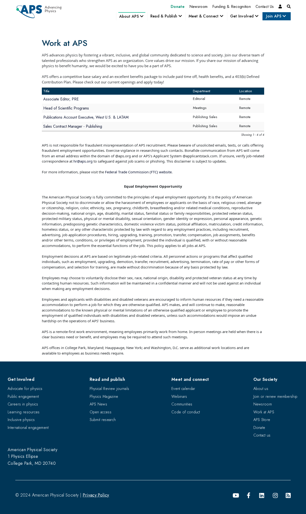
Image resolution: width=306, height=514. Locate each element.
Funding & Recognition (231, 6)
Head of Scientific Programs (66, 108)
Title (46, 91)
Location (245, 91)
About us (260, 388)
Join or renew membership (275, 396)
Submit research (103, 419)
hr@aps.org (83, 161)
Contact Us (265, 6)
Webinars (179, 396)
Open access (101, 412)
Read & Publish (164, 16)
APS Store (261, 419)
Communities (181, 404)
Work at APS (263, 412)
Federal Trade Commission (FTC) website (138, 172)
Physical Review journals (109, 388)
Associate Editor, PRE (61, 99)
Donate (178, 6)
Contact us (262, 435)
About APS (129, 16)
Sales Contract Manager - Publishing (72, 126)
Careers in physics (23, 404)
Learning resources (24, 412)
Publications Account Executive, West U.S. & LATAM (86, 117)
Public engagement (23, 396)
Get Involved (242, 16)
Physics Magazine (104, 396)
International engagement (28, 427)
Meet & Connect (204, 16)
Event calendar (183, 388)
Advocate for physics (25, 388)
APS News (98, 404)
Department (201, 91)
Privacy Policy (96, 495)
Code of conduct (185, 412)
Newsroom (198, 6)
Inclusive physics (21, 419)
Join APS (274, 16)
